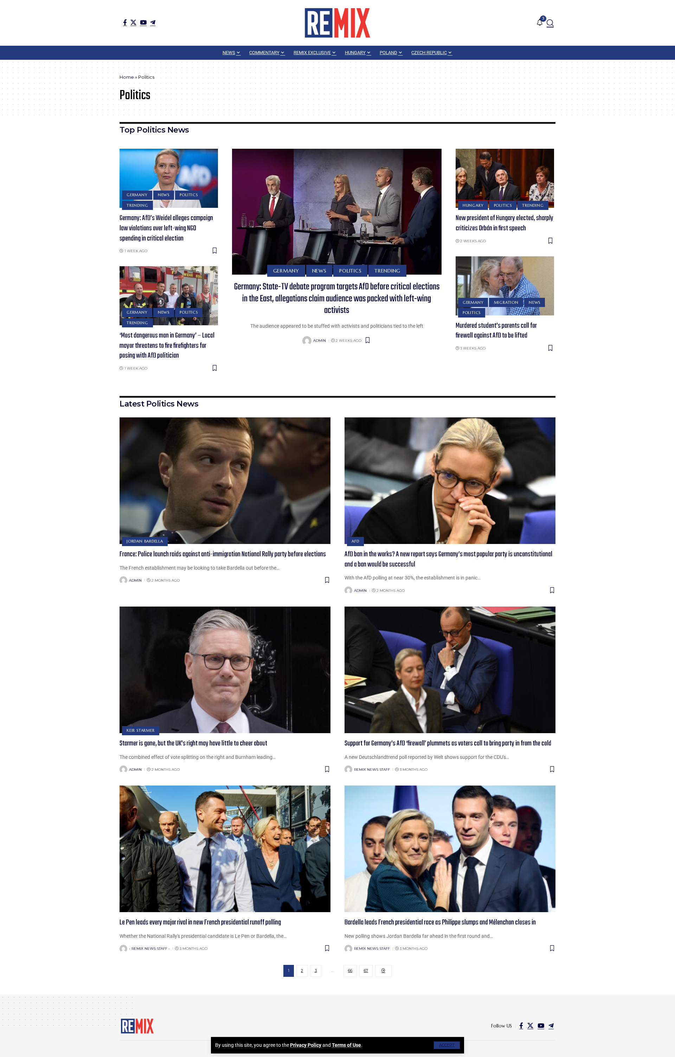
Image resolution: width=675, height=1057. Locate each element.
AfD (355, 541)
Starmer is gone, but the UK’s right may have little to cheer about (193, 743)
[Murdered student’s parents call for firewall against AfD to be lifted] (505, 285)
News (163, 194)
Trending (137, 205)
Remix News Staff (372, 769)
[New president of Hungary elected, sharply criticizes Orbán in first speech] (505, 178)
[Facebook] (125, 22)
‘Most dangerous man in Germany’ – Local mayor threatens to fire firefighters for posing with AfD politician (167, 345)
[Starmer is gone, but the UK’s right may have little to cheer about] (225, 670)
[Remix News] (337, 22)
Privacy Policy (305, 1045)
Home (127, 77)
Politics (189, 194)
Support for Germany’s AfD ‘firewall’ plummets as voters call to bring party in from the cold (448, 743)
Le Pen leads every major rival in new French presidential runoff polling (200, 922)
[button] (447, 1045)
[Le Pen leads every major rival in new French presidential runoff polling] (225, 849)
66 (350, 970)
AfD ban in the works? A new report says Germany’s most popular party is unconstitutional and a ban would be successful (448, 559)
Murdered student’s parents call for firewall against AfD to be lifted (496, 330)
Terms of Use (346, 1045)
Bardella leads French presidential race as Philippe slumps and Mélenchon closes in (440, 922)
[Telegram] (152, 22)
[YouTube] (143, 22)
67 (366, 970)
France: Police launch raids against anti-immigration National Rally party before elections (223, 554)
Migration (506, 302)
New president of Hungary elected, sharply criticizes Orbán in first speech (504, 223)
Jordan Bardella (145, 541)
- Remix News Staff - (149, 948)
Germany (137, 194)
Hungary (473, 205)
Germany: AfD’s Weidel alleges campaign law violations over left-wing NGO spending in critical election (166, 228)
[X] (133, 22)
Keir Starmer (140, 730)
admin (319, 340)
